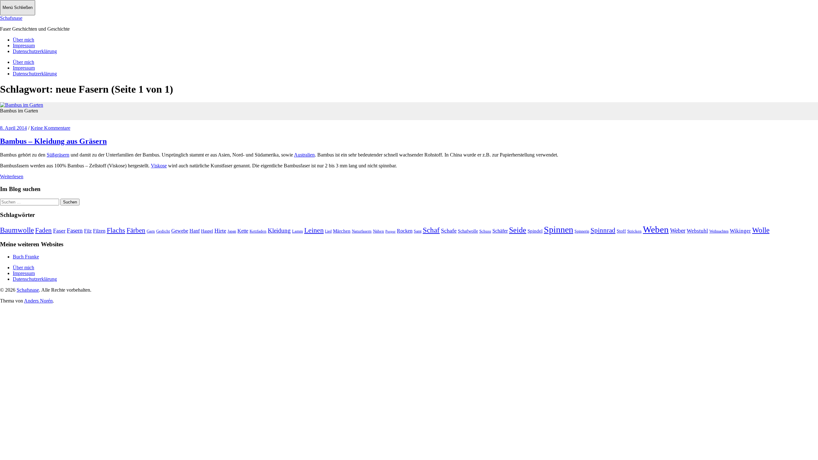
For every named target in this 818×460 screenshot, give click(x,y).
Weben (656, 229)
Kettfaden (258, 231)
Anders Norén (38, 300)
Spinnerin (582, 231)
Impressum (24, 45)
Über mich (23, 39)
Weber (677, 230)
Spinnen (558, 229)
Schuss (485, 231)
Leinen (314, 230)
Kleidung (279, 230)
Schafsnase (11, 18)
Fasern (75, 230)
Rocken (405, 231)
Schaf (431, 230)
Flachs (116, 230)
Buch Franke (26, 256)
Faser (59, 230)
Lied (328, 231)
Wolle (760, 230)
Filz (88, 231)
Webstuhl (697, 231)
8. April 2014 (13, 128)
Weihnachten (719, 231)
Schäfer (500, 231)
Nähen (378, 231)
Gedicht (163, 231)
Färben (136, 230)
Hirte (220, 230)
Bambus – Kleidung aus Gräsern (53, 141)
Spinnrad (602, 230)
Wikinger (740, 231)
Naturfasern (362, 231)
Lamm (297, 231)
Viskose (159, 165)
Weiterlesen (11, 176)
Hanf (194, 231)
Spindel (535, 231)
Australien (304, 154)
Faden (43, 230)
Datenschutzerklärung (35, 51)
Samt (417, 231)
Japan (232, 231)
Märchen (342, 231)
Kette (242, 231)
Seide (517, 230)
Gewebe (179, 231)
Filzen (99, 231)
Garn (151, 231)
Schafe (449, 230)
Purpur (390, 231)
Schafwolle (468, 231)
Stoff (621, 231)
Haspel (207, 231)
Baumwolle (17, 230)
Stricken (634, 231)
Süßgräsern (58, 154)
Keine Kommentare (50, 128)
